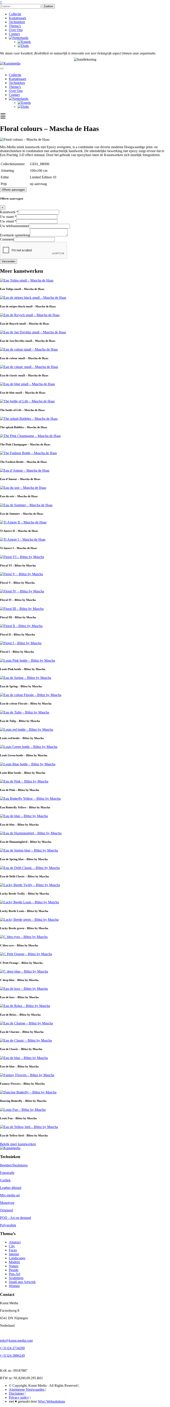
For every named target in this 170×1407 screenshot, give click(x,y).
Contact (14, 34)
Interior (14, 1254)
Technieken (17, 22)
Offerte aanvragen (13, 189)
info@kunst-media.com (16, 1340)
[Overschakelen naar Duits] (23, 46)
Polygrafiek (8, 1225)
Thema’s (15, 26)
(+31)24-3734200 (12, 1348)
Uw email (8, 221)
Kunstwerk (9, 212)
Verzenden (8, 261)
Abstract (15, 1242)
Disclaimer (16, 1393)
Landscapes (17, 1258)
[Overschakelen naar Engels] (24, 42)
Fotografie (7, 1173)
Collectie (15, 14)
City (12, 1246)
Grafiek (5, 1180)
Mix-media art (10, 1195)
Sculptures (16, 1278)
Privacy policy (19, 1397)
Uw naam (8, 217)
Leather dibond (10, 1188)
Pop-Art (14, 1274)
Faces (13, 1250)
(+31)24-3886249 (12, 1355)
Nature (13, 1266)
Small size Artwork (22, 1282)
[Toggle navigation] (2, 68)
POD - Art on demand (15, 1218)
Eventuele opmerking (15, 235)
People (13, 1270)
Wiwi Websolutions (51, 1401)
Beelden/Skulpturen (14, 1165)
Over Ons (16, 30)
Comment (7, 239)
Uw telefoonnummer (14, 226)
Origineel (6, 1210)
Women (14, 1286)
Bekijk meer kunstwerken (18, 1144)
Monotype (7, 1203)
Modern (14, 1262)
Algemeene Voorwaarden (26, 1389)
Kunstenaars (17, 18)
